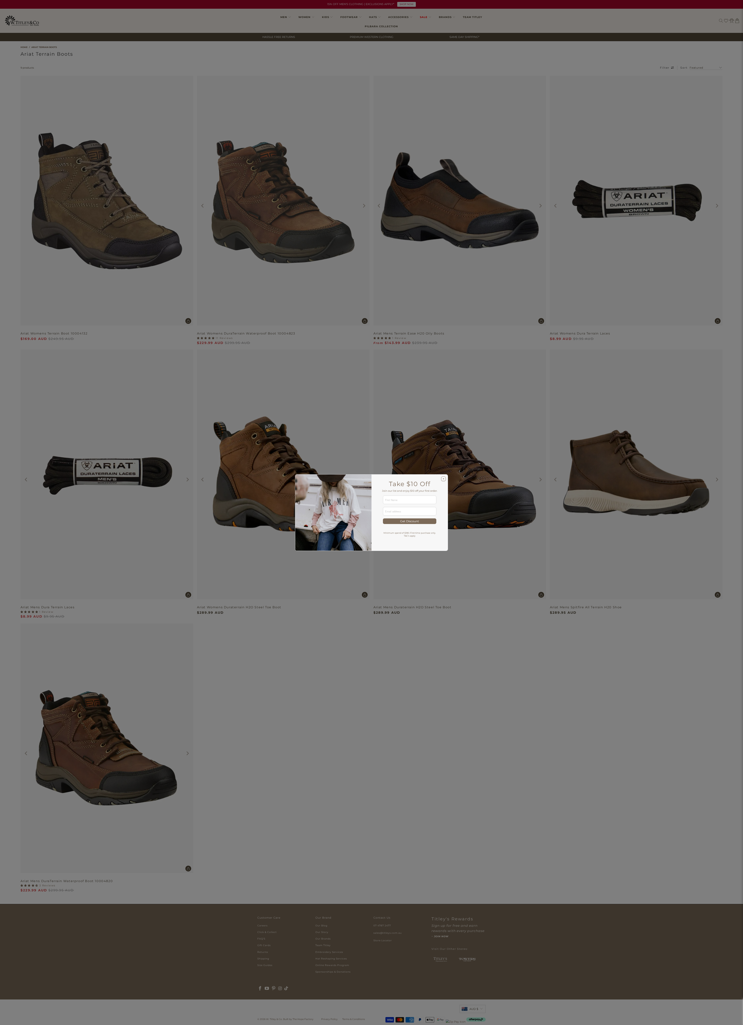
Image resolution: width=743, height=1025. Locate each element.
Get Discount (409, 521)
